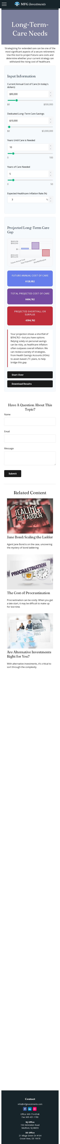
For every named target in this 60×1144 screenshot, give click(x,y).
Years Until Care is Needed (21, 140)
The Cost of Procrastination (28, 593)
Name (7, 414)
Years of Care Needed (18, 166)
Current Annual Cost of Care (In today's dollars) (27, 86)
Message (9, 448)
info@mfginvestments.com (30, 1104)
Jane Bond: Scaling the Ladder (30, 537)
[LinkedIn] (30, 1109)
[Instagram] (35, 1109)
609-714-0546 (33, 1114)
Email (7, 431)
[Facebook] (25, 1109)
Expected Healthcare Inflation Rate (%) (27, 193)
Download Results (22, 383)
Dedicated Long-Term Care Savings (25, 113)
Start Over (18, 374)
